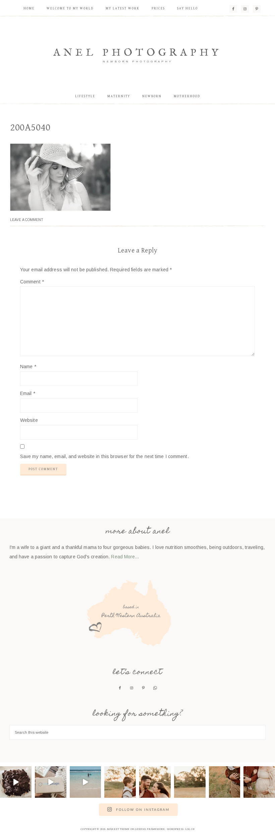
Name (28, 366)
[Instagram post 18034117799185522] (155, 782)
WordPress (175, 829)
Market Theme (118, 829)
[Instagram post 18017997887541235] (224, 782)
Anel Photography (137, 53)
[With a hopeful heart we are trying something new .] (50, 782)
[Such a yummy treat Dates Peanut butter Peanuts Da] (16, 782)
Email (27, 393)
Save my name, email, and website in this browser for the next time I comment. (104, 456)
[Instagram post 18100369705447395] (120, 782)
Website (29, 420)
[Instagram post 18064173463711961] (190, 782)
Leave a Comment (27, 220)
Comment (32, 281)
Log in (190, 829)
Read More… (125, 556)
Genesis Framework (150, 829)
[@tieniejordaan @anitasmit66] (85, 782)
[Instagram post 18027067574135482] (259, 782)
